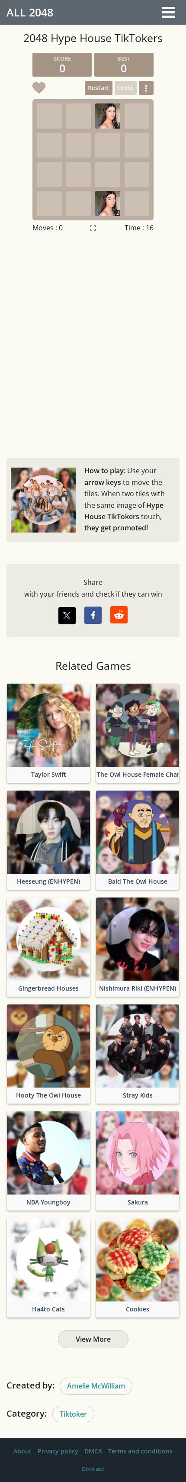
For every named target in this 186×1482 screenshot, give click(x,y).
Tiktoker (73, 1414)
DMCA (93, 1451)
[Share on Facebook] (93, 615)
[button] (146, 88)
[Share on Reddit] (119, 614)
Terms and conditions (140, 1451)
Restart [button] (98, 88)
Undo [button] (126, 88)
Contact (93, 1469)
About (22, 1451)
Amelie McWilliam (96, 1386)
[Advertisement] (93, 343)
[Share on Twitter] (67, 615)
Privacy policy (58, 1451)
